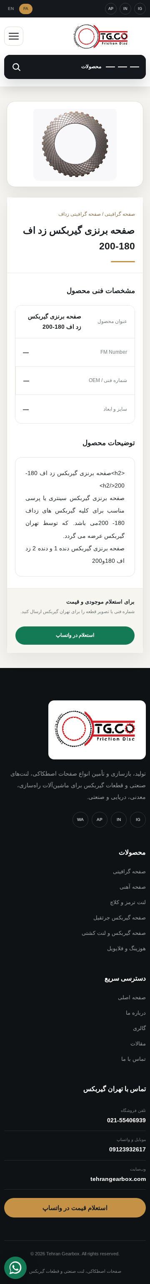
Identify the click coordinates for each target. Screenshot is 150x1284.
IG (140, 9)
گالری (139, 1028)
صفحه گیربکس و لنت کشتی (114, 933)
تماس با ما (133, 1059)
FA (25, 8)
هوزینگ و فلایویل (126, 948)
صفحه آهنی (133, 887)
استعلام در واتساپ (75, 635)
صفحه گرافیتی (129, 871)
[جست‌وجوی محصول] (16, 67)
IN (125, 9)
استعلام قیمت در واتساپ (75, 1207)
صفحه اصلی (132, 997)
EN (11, 8)
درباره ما (136, 1013)
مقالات (138, 1043)
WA (80, 819)
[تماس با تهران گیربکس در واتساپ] (15, 1268)
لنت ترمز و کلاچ (128, 902)
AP (110, 9)
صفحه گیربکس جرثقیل (119, 917)
